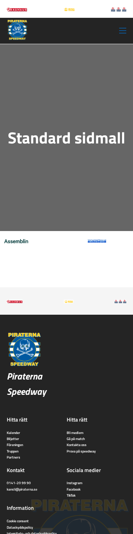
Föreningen (15, 444)
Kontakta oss (77, 444)
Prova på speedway (81, 451)
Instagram (74, 483)
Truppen (12, 451)
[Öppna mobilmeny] (122, 30)
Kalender (13, 432)
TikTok (71, 495)
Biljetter (13, 438)
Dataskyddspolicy (20, 527)
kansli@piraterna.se (22, 489)
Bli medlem (75, 432)
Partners (13, 457)
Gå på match (76, 438)
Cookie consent (18, 521)
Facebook (74, 489)
